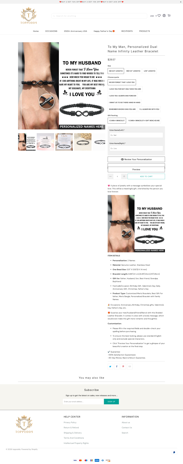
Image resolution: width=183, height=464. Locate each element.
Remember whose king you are (122, 109)
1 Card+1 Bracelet (117, 120)
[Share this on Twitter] (110, 366)
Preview (136, 169)
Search (125, 432)
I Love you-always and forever (122, 96)
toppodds (17, 449)
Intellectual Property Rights (76, 443)
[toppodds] (29, 16)
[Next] (103, 85)
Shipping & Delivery (73, 432)
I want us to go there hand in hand (124, 102)
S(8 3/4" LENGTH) (116, 71)
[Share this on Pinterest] (123, 366)
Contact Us (127, 427)
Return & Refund (71, 427)
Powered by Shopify (29, 449)
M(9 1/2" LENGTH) (133, 71)
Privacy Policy (70, 422)
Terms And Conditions (74, 438)
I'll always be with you (149, 109)
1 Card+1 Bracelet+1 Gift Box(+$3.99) (143, 120)
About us (126, 422)
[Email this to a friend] (129, 366)
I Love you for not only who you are (125, 89)
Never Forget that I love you (122, 82)
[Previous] (20, 85)
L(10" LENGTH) (149, 71)
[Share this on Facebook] (117, 366)
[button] (51, 31)
